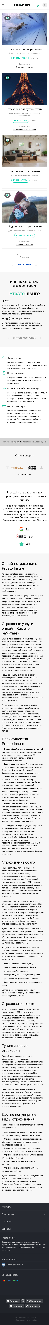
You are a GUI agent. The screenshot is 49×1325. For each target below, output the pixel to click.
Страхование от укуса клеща (24, 129)
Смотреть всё (24, 475)
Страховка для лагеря (24, 67)
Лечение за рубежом (24, 244)
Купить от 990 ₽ (20, 180)
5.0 (31, 536)
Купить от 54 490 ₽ (24, 235)
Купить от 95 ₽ (20, 120)
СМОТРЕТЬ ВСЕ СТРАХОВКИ (24, 338)
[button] (13, 264)
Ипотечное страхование (24, 171)
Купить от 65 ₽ (20, 58)
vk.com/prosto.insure (15, 1265)
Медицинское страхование (24, 226)
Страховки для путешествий (24, 109)
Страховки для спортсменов (24, 49)
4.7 (27, 529)
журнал (16, 442)
